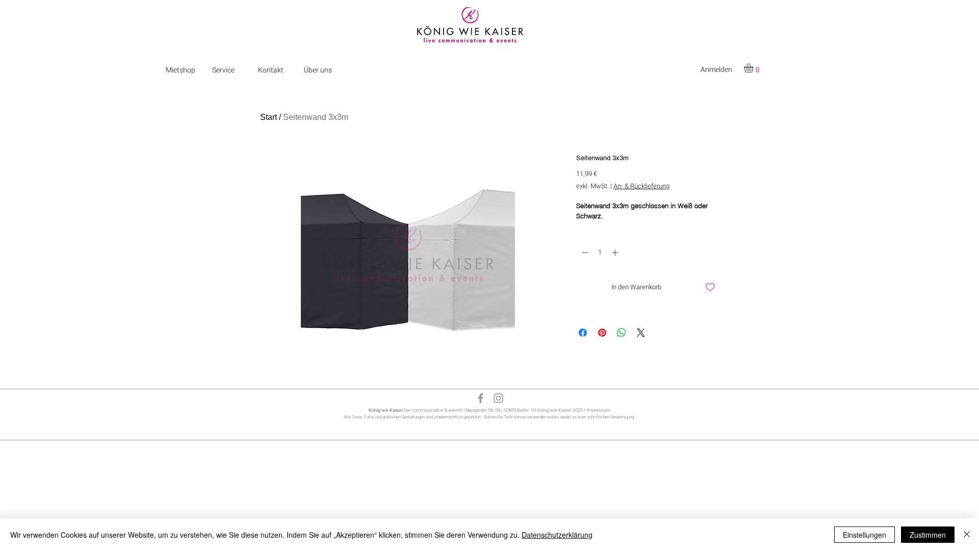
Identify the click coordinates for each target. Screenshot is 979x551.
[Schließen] (967, 535)
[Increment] (616, 252)
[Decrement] (584, 252)
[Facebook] (480, 398)
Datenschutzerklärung (557, 535)
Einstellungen (864, 535)
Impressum (598, 410)
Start (268, 117)
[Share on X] (641, 333)
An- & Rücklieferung (641, 186)
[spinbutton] (600, 252)
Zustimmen (928, 535)
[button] (754, 67)
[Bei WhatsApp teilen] (621, 333)
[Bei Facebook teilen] (583, 333)
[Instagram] (498, 398)
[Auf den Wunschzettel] (710, 287)
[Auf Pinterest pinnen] (602, 333)
